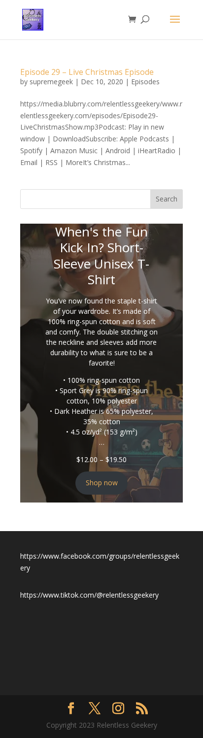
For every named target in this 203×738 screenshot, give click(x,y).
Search (166, 198)
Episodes (145, 81)
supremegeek (51, 81)
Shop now (102, 482)
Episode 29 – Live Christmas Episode (87, 72)
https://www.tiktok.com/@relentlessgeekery (89, 595)
